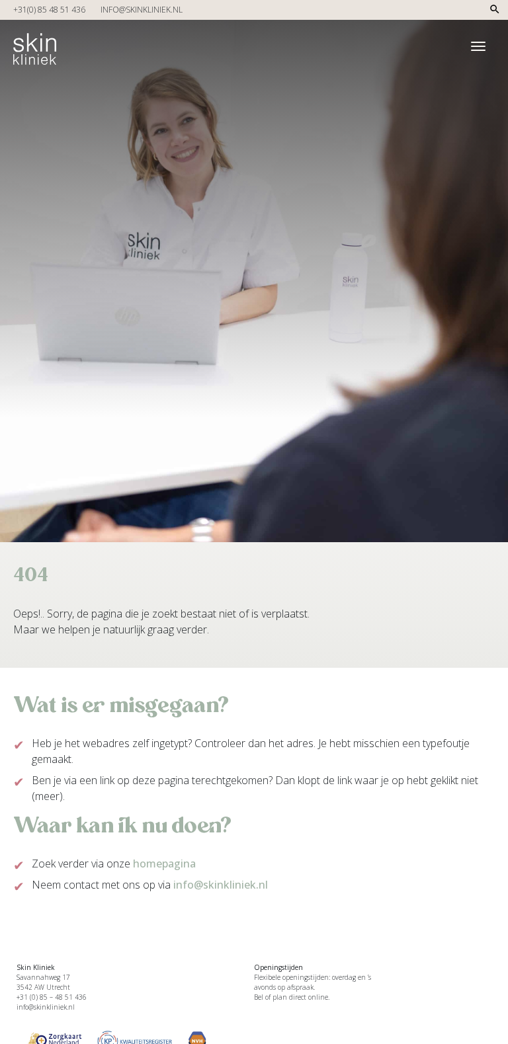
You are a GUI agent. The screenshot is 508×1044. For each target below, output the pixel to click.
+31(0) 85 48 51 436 (49, 9)
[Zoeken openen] (495, 13)
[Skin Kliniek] (34, 44)
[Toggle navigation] (478, 46)
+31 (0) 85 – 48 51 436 (52, 997)
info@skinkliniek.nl (142, 9)
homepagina (164, 863)
